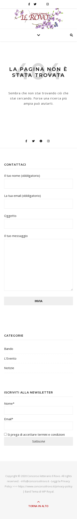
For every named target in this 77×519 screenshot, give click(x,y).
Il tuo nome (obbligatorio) (22, 175)
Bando (8, 349)
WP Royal (48, 491)
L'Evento (10, 358)
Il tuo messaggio (16, 236)
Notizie (9, 368)
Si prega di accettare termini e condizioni (36, 434)
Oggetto (10, 216)
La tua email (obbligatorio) (22, 196)
